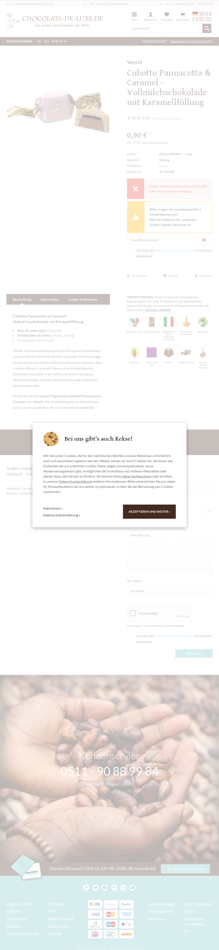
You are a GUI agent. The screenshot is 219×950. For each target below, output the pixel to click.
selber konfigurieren (137, 476)
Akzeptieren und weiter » (149, 511)
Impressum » (53, 508)
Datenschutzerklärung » (61, 515)
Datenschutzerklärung (75, 481)
